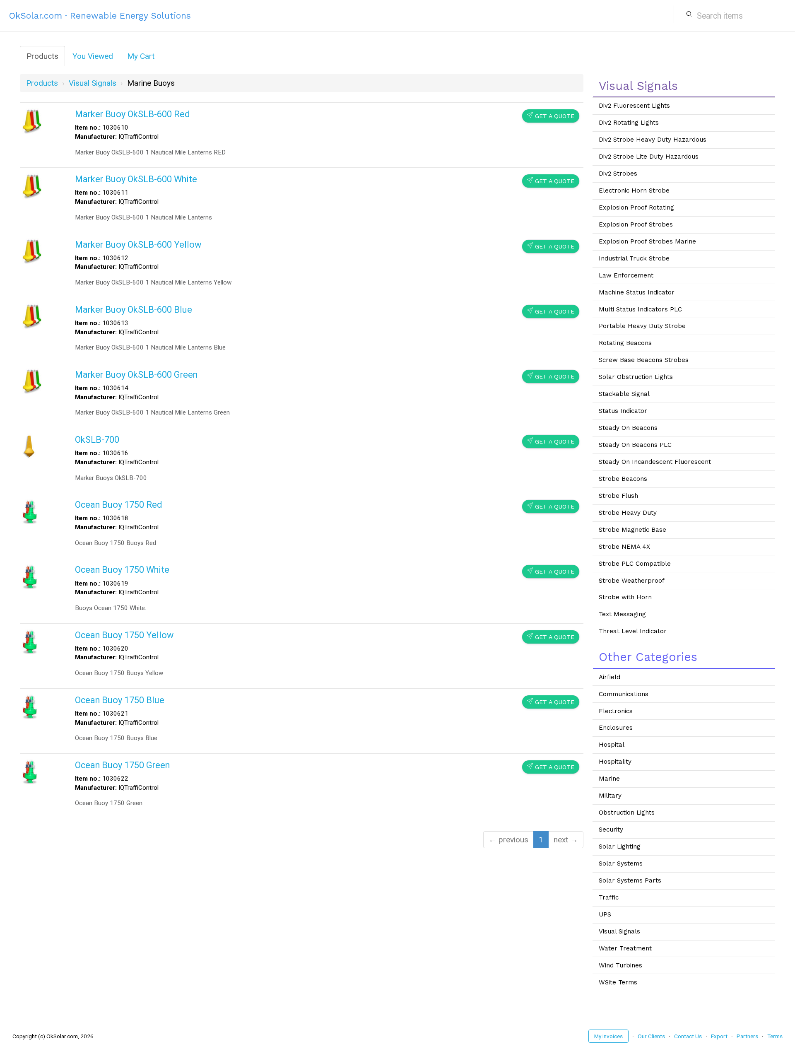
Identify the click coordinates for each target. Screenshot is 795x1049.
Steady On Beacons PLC (635, 445)
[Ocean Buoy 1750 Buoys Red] (30, 511)
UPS (605, 914)
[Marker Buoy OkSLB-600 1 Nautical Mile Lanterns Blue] (31, 316)
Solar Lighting (620, 846)
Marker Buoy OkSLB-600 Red (132, 114)
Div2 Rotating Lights (629, 122)
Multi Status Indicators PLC (640, 309)
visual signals (92, 83)
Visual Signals (619, 931)
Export (719, 1036)
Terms (775, 1036)
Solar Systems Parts (630, 880)
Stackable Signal (624, 394)
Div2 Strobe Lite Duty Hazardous (649, 156)
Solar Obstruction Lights (636, 377)
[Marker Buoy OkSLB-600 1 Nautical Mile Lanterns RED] (31, 120)
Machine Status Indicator (637, 292)
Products (42, 56)
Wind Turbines (620, 965)
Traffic (609, 897)
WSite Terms (618, 982)
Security (611, 829)
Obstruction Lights (627, 812)
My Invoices (608, 1036)
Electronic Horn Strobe (634, 190)
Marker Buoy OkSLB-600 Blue (133, 309)
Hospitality (615, 761)
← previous (508, 839)
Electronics (616, 711)
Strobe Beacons (623, 478)
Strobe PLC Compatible (635, 563)
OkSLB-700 (97, 439)
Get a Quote (550, 116)
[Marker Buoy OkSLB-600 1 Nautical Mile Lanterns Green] (31, 381)
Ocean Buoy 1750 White (122, 569)
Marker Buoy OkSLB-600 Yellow (138, 244)
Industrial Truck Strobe (634, 258)
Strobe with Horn (625, 597)
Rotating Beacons (625, 343)
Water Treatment (625, 948)
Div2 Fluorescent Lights (634, 105)
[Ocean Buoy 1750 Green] (30, 771)
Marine (609, 778)
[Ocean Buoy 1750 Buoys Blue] (30, 706)
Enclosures (616, 727)
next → (566, 839)
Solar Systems (621, 863)
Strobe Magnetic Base (632, 529)
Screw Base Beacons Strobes (644, 360)
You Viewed (92, 56)
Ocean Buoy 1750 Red (118, 504)
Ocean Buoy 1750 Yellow (124, 635)
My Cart (140, 56)
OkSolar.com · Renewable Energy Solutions (100, 15)
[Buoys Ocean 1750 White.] (30, 576)
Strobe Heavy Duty (628, 512)
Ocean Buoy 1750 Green (122, 765)
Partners (747, 1036)
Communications (623, 694)
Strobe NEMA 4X (624, 546)
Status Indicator (623, 411)
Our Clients (651, 1036)
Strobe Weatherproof (632, 580)
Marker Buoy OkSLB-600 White (136, 179)
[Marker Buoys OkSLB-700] (29, 446)
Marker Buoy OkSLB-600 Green (136, 374)
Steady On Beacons (628, 428)
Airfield (609, 677)
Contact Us (688, 1036)
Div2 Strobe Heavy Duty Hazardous (652, 139)
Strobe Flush (618, 495)
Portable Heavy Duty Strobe (642, 326)
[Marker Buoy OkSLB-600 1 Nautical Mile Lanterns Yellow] (31, 250)
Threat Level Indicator (633, 631)
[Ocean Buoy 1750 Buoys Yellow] (30, 641)
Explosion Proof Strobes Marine (647, 241)
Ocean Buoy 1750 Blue (119, 700)
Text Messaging (622, 614)
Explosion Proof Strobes (636, 224)
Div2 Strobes (618, 173)
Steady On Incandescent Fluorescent (655, 461)
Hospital (611, 744)
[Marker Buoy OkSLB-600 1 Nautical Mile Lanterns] (31, 185)
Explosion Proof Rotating (636, 207)
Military (610, 795)
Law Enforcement (626, 275)
